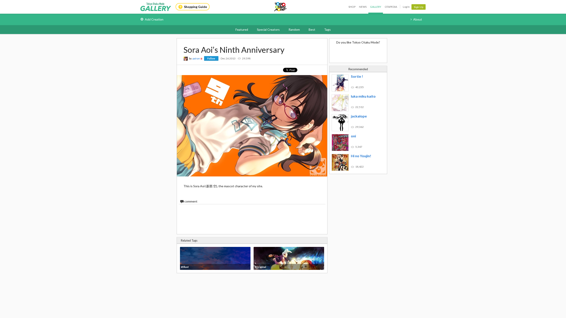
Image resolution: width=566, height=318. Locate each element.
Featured (241, 29)
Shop (352, 6)
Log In (406, 6)
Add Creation (154, 19)
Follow (211, 58)
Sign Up (418, 7)
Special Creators (268, 29)
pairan (196, 58)
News (363, 6)
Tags (327, 29)
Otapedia (391, 6)
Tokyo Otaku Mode (280, 6)
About (417, 19)
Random (294, 29)
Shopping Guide (195, 7)
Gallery (375, 6)
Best (312, 29)
